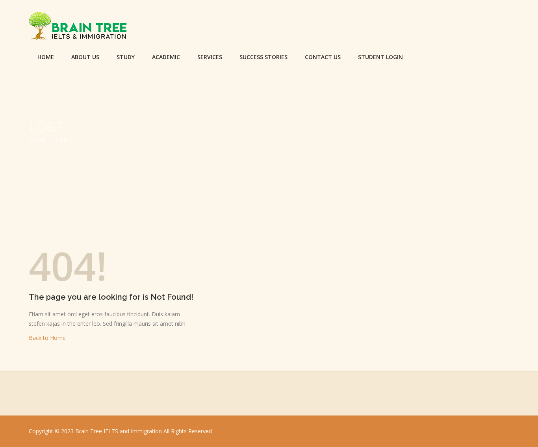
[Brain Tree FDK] (78, 27)
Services (209, 57)
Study (126, 57)
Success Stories (263, 57)
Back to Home (47, 337)
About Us (85, 57)
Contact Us (323, 57)
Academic (166, 57)
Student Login (380, 57)
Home (45, 57)
